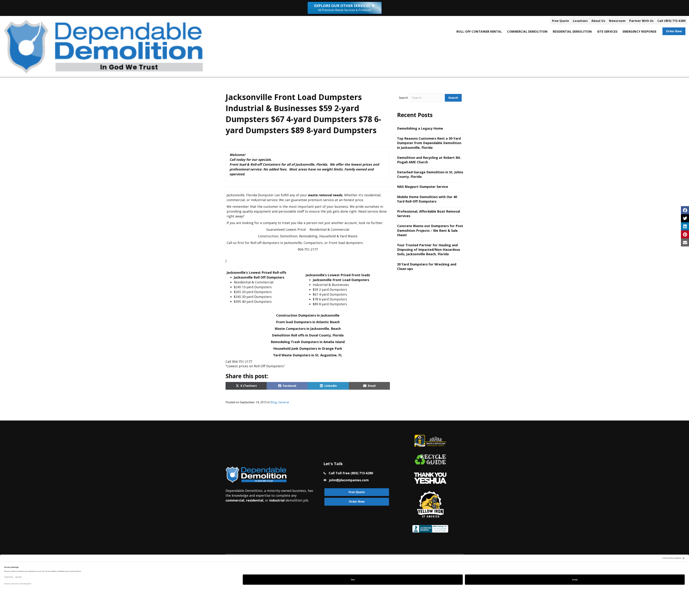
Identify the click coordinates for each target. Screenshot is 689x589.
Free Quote (560, 21)
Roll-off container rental (479, 32)
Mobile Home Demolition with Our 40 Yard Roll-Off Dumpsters (427, 199)
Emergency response (639, 32)
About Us (598, 21)
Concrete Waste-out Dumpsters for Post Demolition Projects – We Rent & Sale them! (430, 230)
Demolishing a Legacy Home (420, 128)
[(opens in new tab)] (430, 478)
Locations (580, 21)
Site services (607, 32)
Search (403, 98)
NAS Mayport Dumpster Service (422, 186)
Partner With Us (641, 21)
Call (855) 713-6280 (671, 21)
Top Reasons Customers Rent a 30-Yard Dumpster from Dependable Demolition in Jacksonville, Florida (429, 142)
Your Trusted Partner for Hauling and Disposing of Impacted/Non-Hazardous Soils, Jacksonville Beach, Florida (428, 249)
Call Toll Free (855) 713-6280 (351, 473)
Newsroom (617, 21)
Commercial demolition (527, 32)
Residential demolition (572, 32)
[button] (453, 98)
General (283, 402)
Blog (274, 402)
